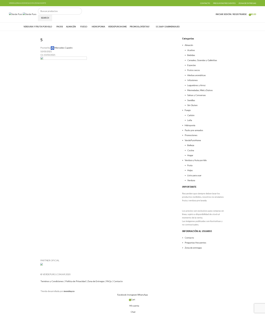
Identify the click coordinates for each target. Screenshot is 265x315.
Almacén (189, 45)
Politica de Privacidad (75, 281)
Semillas (191, 100)
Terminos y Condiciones (52, 281)
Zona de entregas (193, 247)
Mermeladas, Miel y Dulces (200, 90)
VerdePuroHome (193, 140)
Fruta (189, 165)
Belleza (190, 145)
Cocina (190, 150)
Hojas (190, 170)
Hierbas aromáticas (196, 75)
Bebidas (191, 55)
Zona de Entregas (96, 281)
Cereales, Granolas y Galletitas (202, 60)
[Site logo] (16, 14)
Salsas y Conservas (196, 95)
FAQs (109, 281)
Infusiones (192, 80)
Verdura (191, 180)
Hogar (190, 155)
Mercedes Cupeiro (64, 47)
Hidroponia (190, 125)
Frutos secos (193, 70)
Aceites (191, 50)
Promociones (191, 135)
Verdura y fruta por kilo (196, 160)
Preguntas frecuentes (195, 242)
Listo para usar (194, 175)
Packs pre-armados (194, 130)
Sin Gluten (192, 105)
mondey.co (69, 291)
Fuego (188, 110)
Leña (189, 120)
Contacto (189, 237)
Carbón (190, 115)
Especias (191, 65)
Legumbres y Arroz (196, 85)
